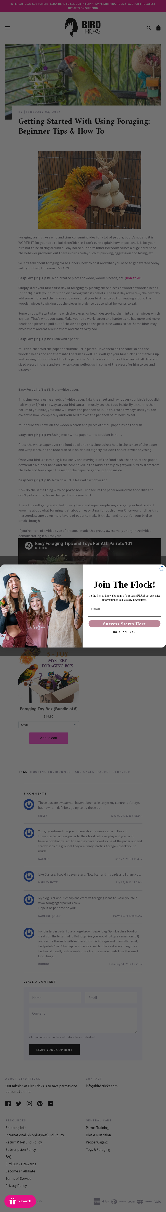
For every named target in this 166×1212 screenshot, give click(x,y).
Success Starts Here (124, 624)
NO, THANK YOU (124, 632)
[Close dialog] (162, 568)
